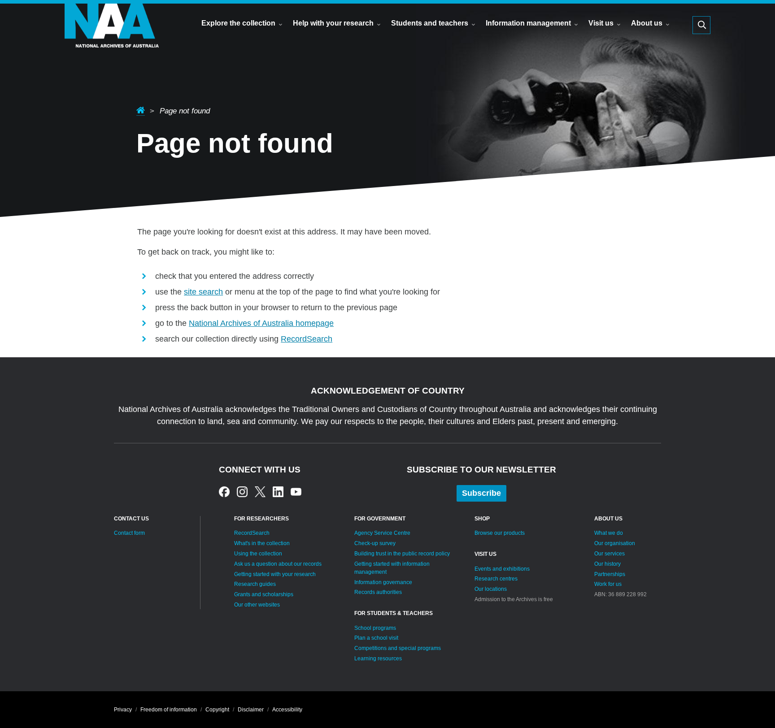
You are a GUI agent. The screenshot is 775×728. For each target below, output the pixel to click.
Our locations (491, 589)
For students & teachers (393, 613)
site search (203, 291)
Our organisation (614, 543)
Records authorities (378, 592)
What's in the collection (262, 543)
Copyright (217, 709)
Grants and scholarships (263, 594)
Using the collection (258, 553)
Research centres (496, 579)
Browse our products (500, 533)
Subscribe (481, 493)
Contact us (131, 519)
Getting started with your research (275, 574)
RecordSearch (306, 338)
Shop (482, 519)
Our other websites (257, 605)
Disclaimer (251, 709)
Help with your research (333, 23)
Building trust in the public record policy (402, 553)
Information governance (383, 582)
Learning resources (378, 658)
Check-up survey (375, 543)
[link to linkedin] (278, 491)
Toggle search (701, 25)
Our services (609, 553)
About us (646, 23)
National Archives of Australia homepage (261, 323)
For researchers (261, 519)
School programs (375, 628)
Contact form (129, 533)
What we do (608, 533)
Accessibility (287, 709)
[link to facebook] (224, 491)
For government (379, 519)
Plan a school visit (376, 638)
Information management (528, 23)
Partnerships (609, 574)
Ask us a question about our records (278, 564)
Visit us (601, 23)
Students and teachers (429, 23)
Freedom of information (168, 709)
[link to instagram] (242, 491)
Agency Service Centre (382, 533)
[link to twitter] (260, 491)
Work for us (608, 584)
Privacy (123, 709)
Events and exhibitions (502, 569)
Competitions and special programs (397, 648)
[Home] (112, 38)
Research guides (255, 584)
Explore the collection (238, 23)
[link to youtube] (296, 491)
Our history (607, 564)
